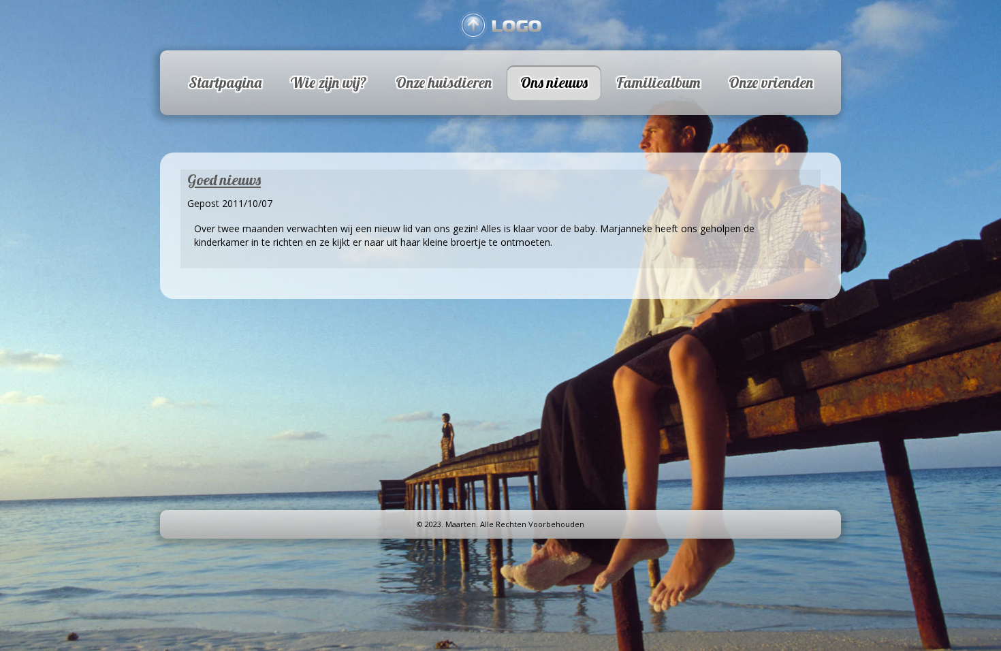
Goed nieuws (224, 179)
